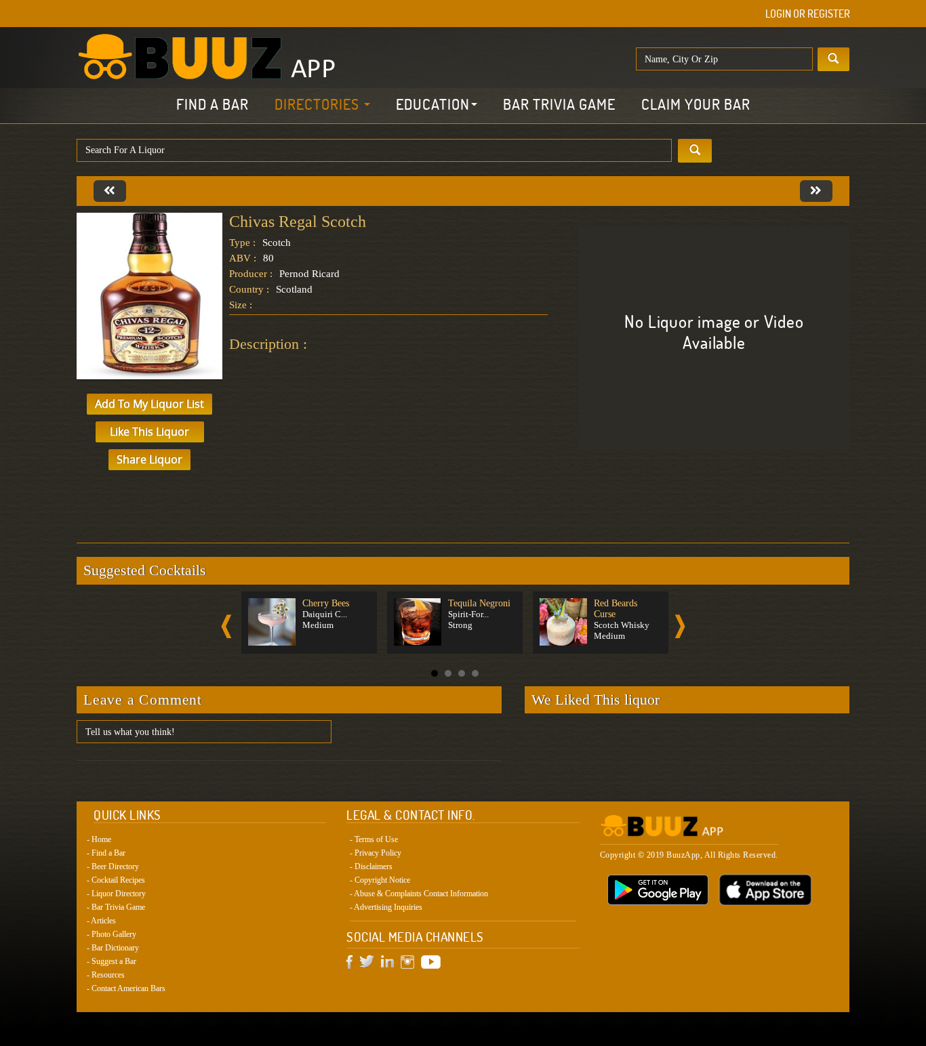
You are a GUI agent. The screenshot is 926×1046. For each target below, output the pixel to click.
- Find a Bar (106, 853)
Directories (319, 104)
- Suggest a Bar (111, 961)
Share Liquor (149, 459)
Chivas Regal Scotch (297, 221)
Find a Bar (212, 104)
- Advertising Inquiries (386, 907)
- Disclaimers (371, 866)
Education (433, 104)
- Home (99, 839)
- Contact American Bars (126, 988)
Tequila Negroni (479, 603)
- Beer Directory (113, 866)
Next (680, 626)
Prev (226, 626)
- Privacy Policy (375, 853)
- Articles (101, 920)
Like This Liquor (149, 431)
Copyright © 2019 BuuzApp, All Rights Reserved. (689, 855)
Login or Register (807, 13)
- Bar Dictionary (113, 948)
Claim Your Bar (695, 104)
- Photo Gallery (111, 934)
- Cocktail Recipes (116, 880)
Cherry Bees (325, 603)
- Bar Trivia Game (116, 907)
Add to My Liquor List (149, 403)
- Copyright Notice (380, 880)
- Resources (106, 975)
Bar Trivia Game (559, 104)
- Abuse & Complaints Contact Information (419, 893)
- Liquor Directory (116, 893)
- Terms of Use (374, 839)
